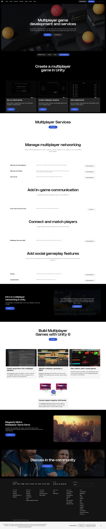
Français (27, 483)
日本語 (22, 483)
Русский (44, 483)
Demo (55, 54)
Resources (16, 1)
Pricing (34, 1)
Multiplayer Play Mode (44, 373)
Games (7, 1)
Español (39, 483)
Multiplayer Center (13, 373)
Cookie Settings (73, 525)
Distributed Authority (93, 373)
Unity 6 (49, 54)
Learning (26, 1)
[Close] (101, 525)
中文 (36, 483)
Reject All (82, 525)
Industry (11, 1)
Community (21, 1)
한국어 (48, 483)
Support (30, 1)
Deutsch (18, 483)
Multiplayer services (41, 54)
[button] (82, 1)
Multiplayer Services (45, 403)
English (14, 483)
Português (32, 483)
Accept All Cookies (91, 525)
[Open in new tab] (21, 495)
